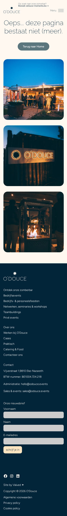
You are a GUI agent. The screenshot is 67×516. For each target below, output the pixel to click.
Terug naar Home (33, 46)
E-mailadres (10, 435)
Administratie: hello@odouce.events (25, 384)
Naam (6, 422)
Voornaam (9, 408)
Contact (8, 364)
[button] (57, 10)
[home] (11, 10)
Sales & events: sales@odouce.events (26, 391)
